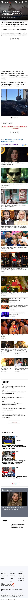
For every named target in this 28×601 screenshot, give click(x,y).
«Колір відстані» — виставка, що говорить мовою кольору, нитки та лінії (14, 409)
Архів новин (21, 576)
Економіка (13, 576)
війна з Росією (13, 139)
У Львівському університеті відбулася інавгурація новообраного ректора (18, 526)
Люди (2, 578)
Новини (3, 571)
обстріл (20, 139)
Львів (11, 571)
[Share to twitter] (13, 39)
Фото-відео (4, 576)
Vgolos (5, 2)
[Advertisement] (14, 55)
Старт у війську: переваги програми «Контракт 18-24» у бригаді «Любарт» (13, 387)
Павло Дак (13, 17)
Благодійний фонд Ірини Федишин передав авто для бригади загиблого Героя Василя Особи (14, 446)
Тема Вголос (4, 573)
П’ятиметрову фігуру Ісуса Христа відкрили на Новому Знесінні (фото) (13, 392)
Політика (12, 573)
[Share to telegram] (15, 39)
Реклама (20, 573)
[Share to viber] (18, 39)
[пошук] (16, 2)
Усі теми (14, 483)
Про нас (20, 571)
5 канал (11, 141)
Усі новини (14, 422)
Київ (6, 139)
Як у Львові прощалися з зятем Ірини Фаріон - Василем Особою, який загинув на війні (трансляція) (14, 462)
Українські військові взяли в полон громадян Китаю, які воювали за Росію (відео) (13, 508)
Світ (11, 581)
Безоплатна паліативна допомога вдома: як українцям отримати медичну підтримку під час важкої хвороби (13, 416)
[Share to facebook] (11, 39)
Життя (11, 578)
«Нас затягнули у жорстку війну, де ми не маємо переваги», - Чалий (14, 477)
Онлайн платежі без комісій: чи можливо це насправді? (12, 398)
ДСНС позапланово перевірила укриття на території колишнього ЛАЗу (12, 403)
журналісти (5, 141)
